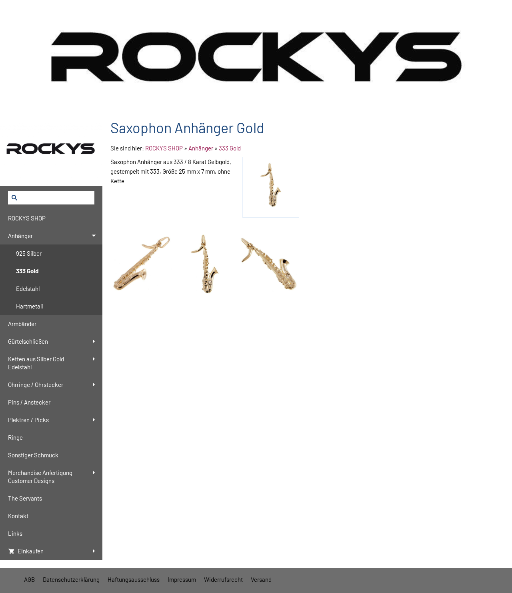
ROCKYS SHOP (164, 148)
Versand (261, 579)
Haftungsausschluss (134, 579)
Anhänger (200, 148)
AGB (29, 579)
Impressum (182, 579)
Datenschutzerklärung (71, 579)
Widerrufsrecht (223, 579)
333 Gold (230, 148)
